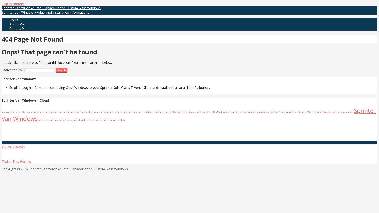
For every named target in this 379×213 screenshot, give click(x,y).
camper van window (130, 112)
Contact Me (17, 28)
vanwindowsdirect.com (83, 120)
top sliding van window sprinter (54, 120)
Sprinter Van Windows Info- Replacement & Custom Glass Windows (51, 8)
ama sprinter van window (44, 112)
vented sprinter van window (110, 120)
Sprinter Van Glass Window (283, 112)
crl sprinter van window (164, 112)
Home (13, 20)
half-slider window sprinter (191, 112)
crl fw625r (146, 112)
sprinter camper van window (254, 112)
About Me (16, 24)
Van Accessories (13, 146)
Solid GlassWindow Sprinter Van (222, 112)
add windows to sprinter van (16, 112)
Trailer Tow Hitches (16, 161)
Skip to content (13, 4)
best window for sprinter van (104, 112)
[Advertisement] (48, 131)
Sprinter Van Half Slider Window (314, 112)
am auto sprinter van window (73, 112)
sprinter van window (342, 112)
